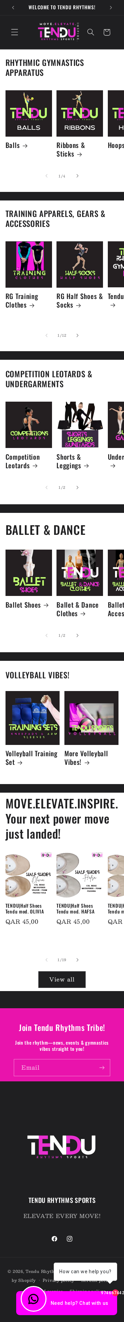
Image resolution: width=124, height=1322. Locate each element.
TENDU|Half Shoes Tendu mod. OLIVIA (25, 909)
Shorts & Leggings (68, 461)
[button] (14, 32)
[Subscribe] (102, 1067)
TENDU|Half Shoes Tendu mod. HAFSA (75, 909)
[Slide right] (77, 176)
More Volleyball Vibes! (86, 758)
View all (62, 979)
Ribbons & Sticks (70, 149)
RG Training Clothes (22, 300)
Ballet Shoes (23, 605)
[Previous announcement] (13, 7)
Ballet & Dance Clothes (77, 609)
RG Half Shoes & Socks (79, 300)
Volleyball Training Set (32, 758)
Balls (13, 145)
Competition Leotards (23, 461)
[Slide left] (46, 176)
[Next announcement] (110, 7)
